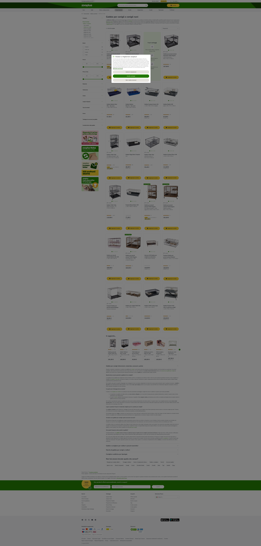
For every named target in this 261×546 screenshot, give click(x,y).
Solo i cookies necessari (131, 80)
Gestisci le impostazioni (131, 72)
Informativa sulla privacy (118, 68)
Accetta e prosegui (131, 76)
